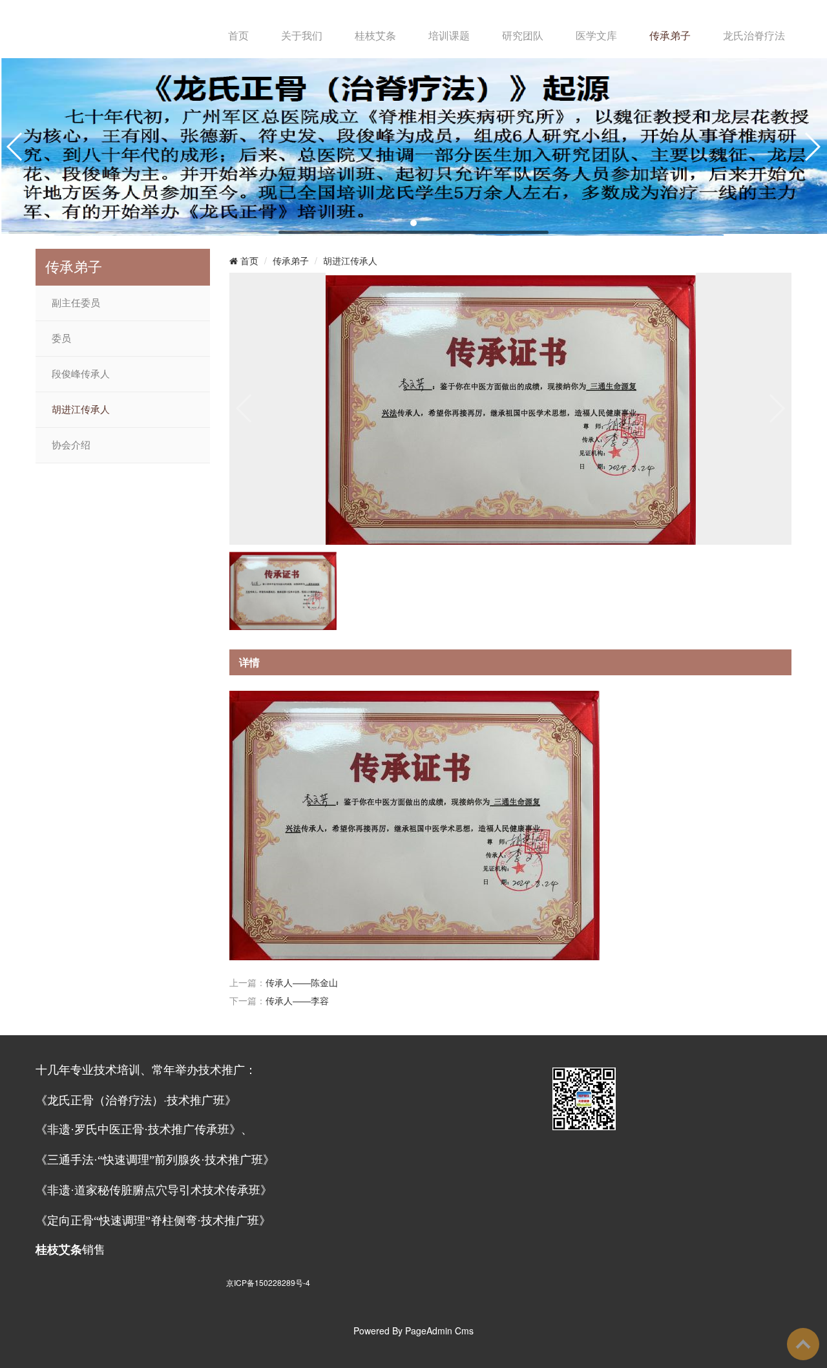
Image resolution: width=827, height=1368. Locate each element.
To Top (803, 1344)
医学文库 (596, 35)
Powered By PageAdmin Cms (413, 1330)
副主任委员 (76, 303)
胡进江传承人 (81, 410)
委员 (61, 338)
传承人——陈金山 (302, 982)
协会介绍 (71, 445)
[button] (413, 223)
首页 (238, 35)
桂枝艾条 (375, 35)
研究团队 (522, 35)
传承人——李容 (297, 1000)
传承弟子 (670, 35)
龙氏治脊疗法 (754, 35)
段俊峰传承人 (81, 374)
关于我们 (301, 35)
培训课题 (449, 35)
